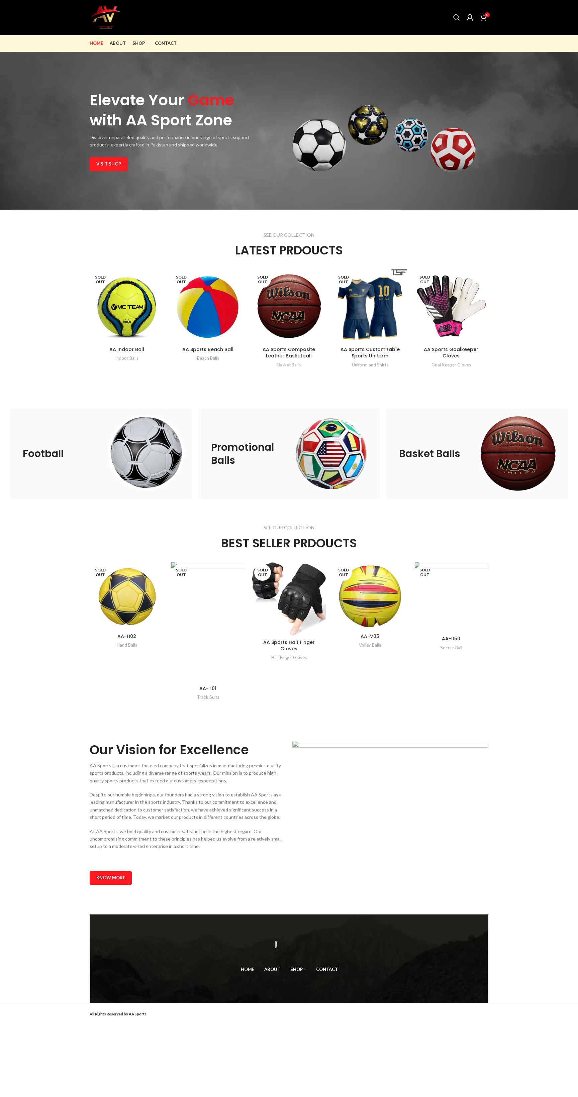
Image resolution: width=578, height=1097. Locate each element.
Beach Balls (208, 358)
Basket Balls (289, 364)
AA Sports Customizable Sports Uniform (370, 352)
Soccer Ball (451, 647)
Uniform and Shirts (370, 364)
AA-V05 (370, 636)
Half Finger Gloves (289, 657)
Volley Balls (370, 645)
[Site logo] (105, 17)
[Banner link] (101, 453)
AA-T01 (207, 688)
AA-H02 (126, 636)
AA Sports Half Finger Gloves (289, 645)
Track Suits (208, 697)
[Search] (456, 17)
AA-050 (451, 638)
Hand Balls (127, 645)
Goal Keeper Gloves (451, 364)
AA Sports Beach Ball (207, 349)
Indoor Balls (126, 358)
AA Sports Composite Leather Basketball (289, 352)
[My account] (470, 17)
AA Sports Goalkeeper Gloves (451, 352)
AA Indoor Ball (126, 349)
